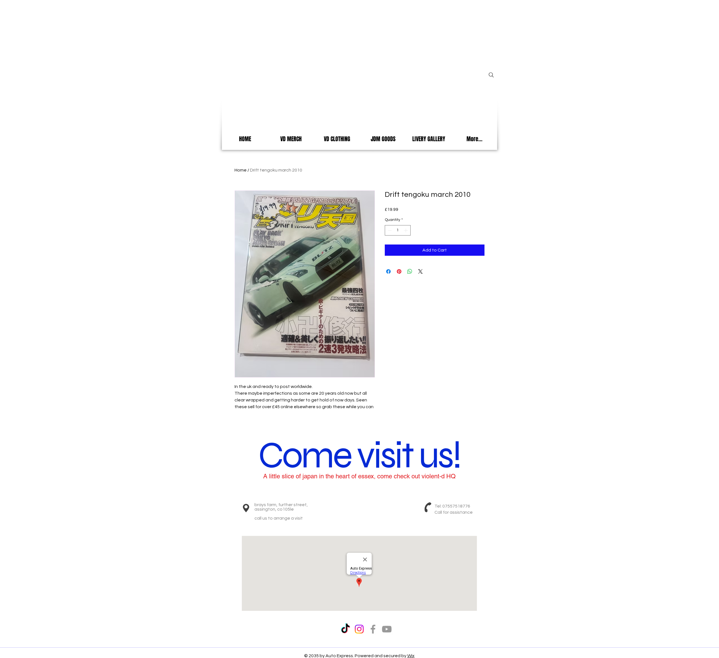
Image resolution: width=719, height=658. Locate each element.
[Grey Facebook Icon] (373, 629)
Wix (411, 656)
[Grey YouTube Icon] (387, 629)
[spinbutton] (398, 230)
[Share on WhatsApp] (409, 271)
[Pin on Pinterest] (399, 271)
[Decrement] (389, 230)
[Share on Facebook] (388, 271)
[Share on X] (420, 271)
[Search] (491, 75)
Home (241, 170)
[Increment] (406, 230)
